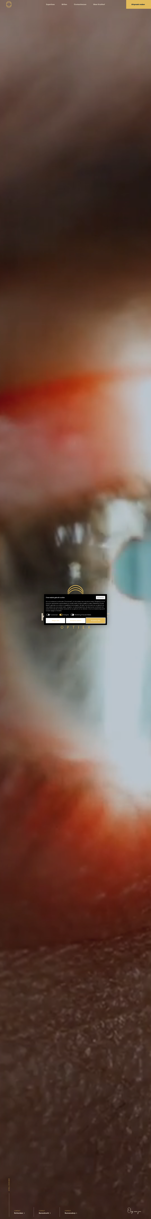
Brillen (64, 4)
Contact (18, 1212)
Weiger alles (55, 620)
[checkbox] (52, 615)
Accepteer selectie (75, 620)
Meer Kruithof (99, 4)
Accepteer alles (95, 620)
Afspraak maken (138, 4)
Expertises (50, 4)
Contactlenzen (80, 4)
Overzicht (101, 597)
